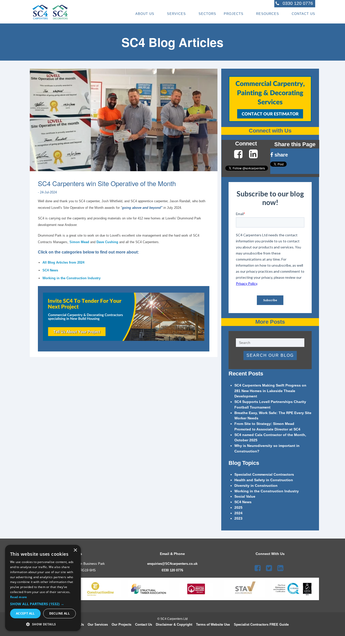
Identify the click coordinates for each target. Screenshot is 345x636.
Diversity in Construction (256, 486)
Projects (233, 14)
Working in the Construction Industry (71, 278)
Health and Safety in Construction (263, 480)
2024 (238, 513)
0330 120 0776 (172, 570)
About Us (144, 14)
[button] (43, 604)
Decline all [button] (59, 613)
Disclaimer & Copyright (174, 624)
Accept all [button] (25, 613)
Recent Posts (246, 373)
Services (176, 14)
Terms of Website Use (213, 624)
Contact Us (303, 14)
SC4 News (50, 270)
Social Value (244, 496)
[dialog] (43, 588)
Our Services (98, 624)
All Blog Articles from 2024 (63, 262)
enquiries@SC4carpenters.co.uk (172, 564)
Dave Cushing (107, 242)
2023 (238, 518)
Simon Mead (79, 242)
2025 (238, 508)
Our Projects (121, 624)
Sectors (207, 14)
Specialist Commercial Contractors (264, 474)
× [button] (75, 550)
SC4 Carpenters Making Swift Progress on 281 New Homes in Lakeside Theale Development (270, 391)
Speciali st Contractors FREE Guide (261, 624)
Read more (18, 597)
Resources (267, 14)
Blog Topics (244, 463)
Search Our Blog (270, 355)
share (280, 155)
